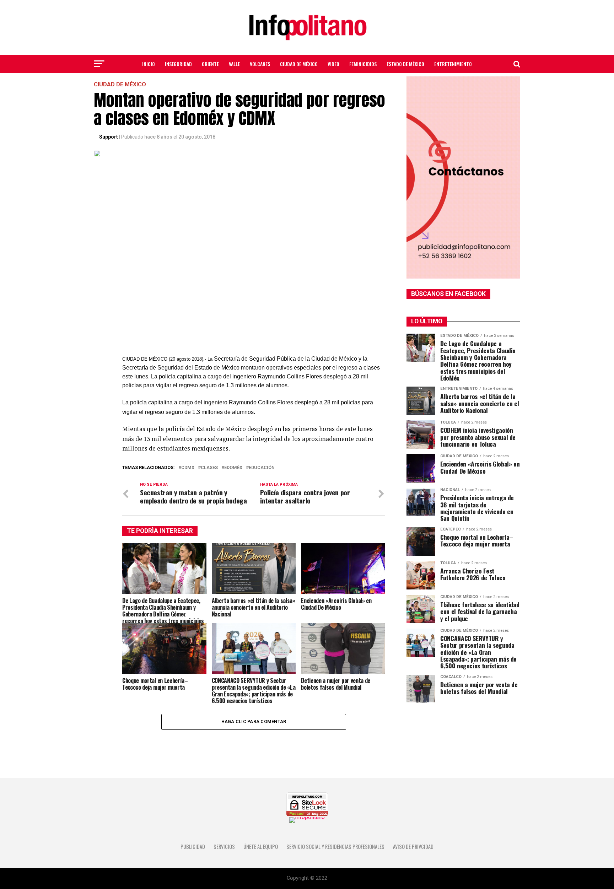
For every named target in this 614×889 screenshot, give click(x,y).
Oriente (210, 64)
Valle (234, 64)
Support (108, 137)
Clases (209, 467)
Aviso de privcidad (413, 846)
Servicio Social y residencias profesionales (335, 846)
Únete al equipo (260, 846)
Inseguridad (178, 64)
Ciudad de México (299, 64)
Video (333, 64)
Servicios (224, 846)
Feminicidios (363, 64)
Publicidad (193, 846)
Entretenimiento (453, 64)
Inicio (148, 64)
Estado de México (405, 64)
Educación (262, 467)
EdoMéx (233, 467)
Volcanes (260, 64)
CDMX (187, 467)
